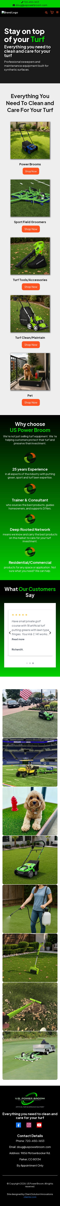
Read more (17, 639)
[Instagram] (29, 1125)
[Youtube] (39, 1125)
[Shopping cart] (52, 12)
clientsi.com (30, 1197)
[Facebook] (18, 1125)
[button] (56, 12)
